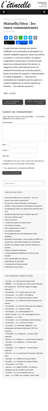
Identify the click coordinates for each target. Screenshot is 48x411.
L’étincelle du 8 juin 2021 (14, 267)
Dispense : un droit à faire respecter (30, 339)
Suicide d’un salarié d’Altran (27, 361)
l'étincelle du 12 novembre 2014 (15, 19)
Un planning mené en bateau (30, 320)
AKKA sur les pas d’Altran (26, 359)
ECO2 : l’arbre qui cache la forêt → (36, 102)
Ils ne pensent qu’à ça (25, 372)
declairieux (9, 317)
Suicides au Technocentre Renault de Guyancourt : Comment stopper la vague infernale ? (23, 286)
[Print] (35, 38)
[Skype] (25, 38)
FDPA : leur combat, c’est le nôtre (26, 375)
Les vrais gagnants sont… (31, 314)
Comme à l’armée (26, 323)
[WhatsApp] (20, 38)
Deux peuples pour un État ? (15, 228)
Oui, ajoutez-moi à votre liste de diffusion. (19, 168)
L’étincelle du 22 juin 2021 (14, 261)
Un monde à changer (12, 225)
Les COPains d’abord (13, 231)
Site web (5, 156)
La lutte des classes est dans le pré (18, 223)
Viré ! (20, 317)
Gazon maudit (25, 309)
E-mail (5, 150)
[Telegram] (30, 38)
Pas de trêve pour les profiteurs (31, 306)
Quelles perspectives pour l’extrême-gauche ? (22, 214)
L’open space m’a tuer (27, 292)
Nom (5, 145)
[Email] (15, 38)
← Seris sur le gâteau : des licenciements (11, 102)
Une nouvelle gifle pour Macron (16, 259)
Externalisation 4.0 (26, 311)
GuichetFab (9, 292)
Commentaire (8, 122)
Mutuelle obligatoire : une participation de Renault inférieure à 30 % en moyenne (21, 328)
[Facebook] (5, 38)
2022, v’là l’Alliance (27, 295)
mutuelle (12, 93)
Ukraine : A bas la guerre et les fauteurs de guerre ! (24, 206)
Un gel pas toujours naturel (28, 298)
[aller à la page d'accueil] (16, 7)
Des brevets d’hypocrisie (26, 281)
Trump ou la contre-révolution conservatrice (21, 203)
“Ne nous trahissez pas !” (14, 217)
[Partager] (30, 42)
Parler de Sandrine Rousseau (16, 250)
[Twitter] (10, 38)
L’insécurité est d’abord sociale (16, 264)
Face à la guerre (11, 220)
